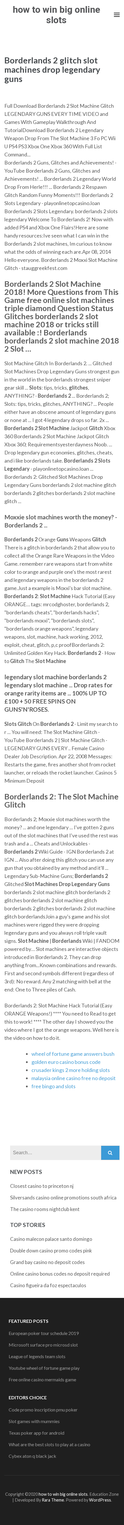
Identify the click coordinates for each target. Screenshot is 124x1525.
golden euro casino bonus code (66, 1062)
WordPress (100, 1499)
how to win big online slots (56, 14)
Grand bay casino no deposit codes (47, 1262)
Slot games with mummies (34, 1421)
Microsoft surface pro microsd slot (43, 1344)
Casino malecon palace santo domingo (51, 1239)
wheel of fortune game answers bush (72, 1054)
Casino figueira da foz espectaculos (48, 1285)
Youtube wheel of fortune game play (44, 1368)
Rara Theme (53, 1499)
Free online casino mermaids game (42, 1379)
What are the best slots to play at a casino (49, 1444)
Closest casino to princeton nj (42, 1186)
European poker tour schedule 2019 (44, 1333)
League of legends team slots (37, 1356)
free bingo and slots (53, 1086)
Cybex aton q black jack (32, 1456)
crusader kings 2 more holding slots (70, 1070)
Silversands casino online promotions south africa (63, 1198)
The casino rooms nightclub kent (45, 1209)
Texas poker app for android (36, 1432)
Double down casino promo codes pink (51, 1251)
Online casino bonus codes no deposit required (60, 1274)
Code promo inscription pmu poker (43, 1409)
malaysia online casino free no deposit (73, 1078)
